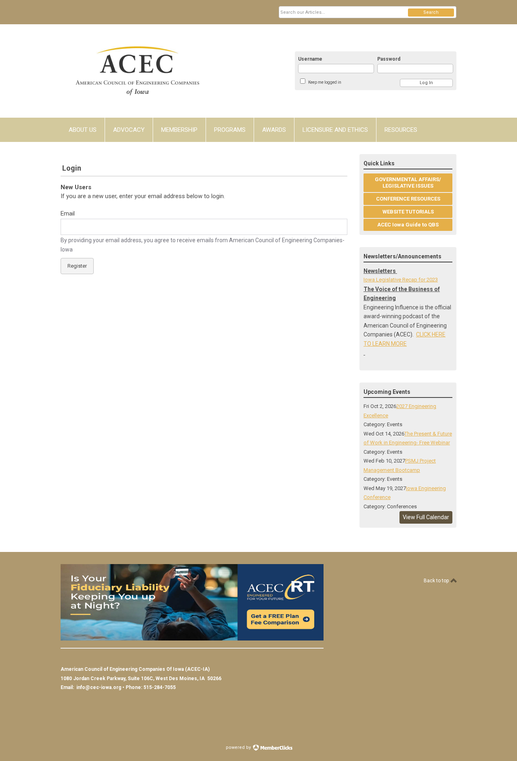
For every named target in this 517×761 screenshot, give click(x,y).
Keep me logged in (324, 82)
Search (431, 12)
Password (388, 59)
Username (310, 59)
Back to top (437, 580)
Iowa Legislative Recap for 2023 (401, 280)
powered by (239, 747)
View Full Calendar (426, 517)
